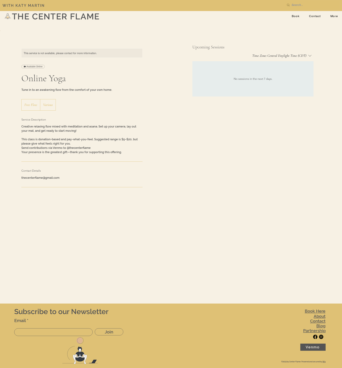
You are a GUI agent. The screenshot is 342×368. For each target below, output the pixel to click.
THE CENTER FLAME (56, 16)
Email (20, 320)
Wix (324, 362)
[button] (334, 16)
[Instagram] (321, 337)
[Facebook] (315, 337)
